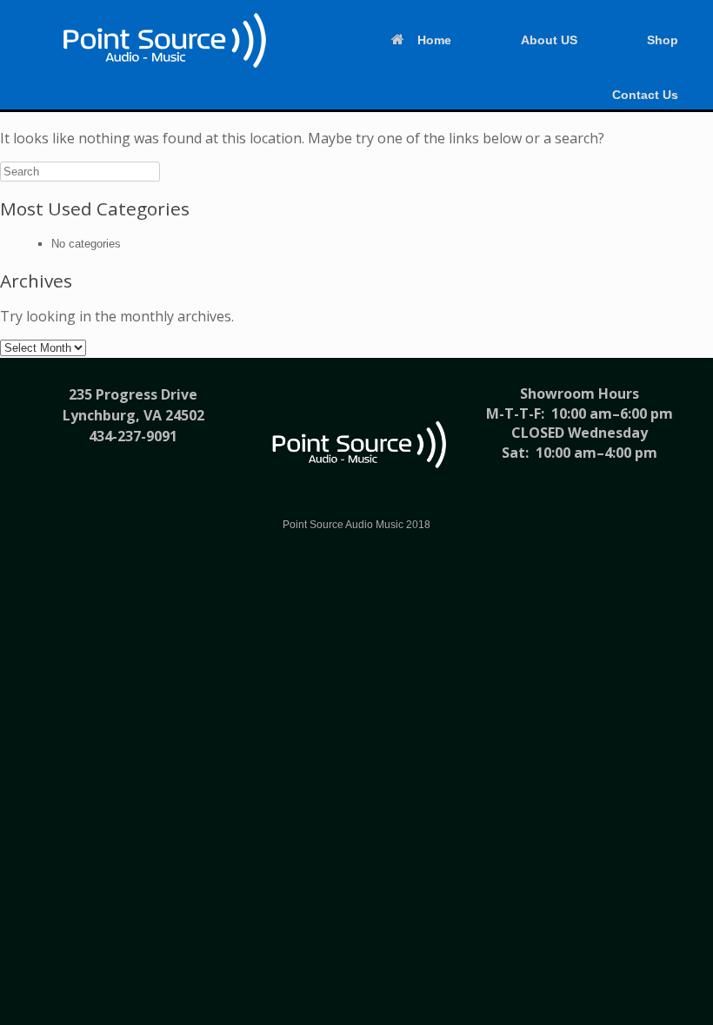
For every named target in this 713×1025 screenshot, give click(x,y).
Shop (662, 40)
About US (549, 40)
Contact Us (645, 95)
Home (434, 40)
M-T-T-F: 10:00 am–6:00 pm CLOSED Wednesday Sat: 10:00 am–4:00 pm (579, 433)
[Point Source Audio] (161, 40)
